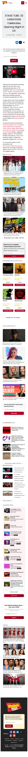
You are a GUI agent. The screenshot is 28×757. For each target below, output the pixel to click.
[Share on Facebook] (17, 42)
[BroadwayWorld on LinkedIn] (17, 732)
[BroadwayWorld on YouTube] (14, 735)
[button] (22, 2)
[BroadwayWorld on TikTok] (21, 732)
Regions (15, 740)
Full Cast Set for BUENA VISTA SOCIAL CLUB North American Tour (12, 671)
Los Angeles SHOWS (8, 505)
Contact (17, 738)
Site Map (20, 740)
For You (9, 154)
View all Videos (7, 500)
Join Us (22, 738)
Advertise (6, 738)
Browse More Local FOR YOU (14, 238)
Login (19, 2)
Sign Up (14, 60)
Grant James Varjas (9, 128)
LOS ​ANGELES (11, 3)
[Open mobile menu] (26, 2)
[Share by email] (23, 42)
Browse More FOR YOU (13, 463)
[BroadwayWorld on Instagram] (14, 732)
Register (14, 2)
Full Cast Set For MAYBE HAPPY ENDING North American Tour (12, 656)
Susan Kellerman (8, 127)
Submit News (8, 740)
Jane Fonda (16, 90)
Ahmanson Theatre (16, 149)
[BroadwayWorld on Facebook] (10, 732)
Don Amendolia (18, 125)
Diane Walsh (19, 128)
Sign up (14, 617)
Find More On (13, 317)
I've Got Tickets (8, 285)
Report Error (14, 742)
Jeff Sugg (19, 139)
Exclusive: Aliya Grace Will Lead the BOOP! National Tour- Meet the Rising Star (13, 640)
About (12, 738)
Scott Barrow (7, 130)
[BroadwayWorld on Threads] (10, 735)
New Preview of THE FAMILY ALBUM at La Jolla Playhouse (19, 470)
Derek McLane (18, 116)
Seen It (8, 282)
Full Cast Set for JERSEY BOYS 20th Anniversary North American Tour (13, 686)
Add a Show (14, 595)
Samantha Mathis (8, 125)
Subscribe (14, 413)
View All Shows (14, 592)
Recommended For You (9, 422)
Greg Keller (17, 127)
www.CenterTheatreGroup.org (12, 146)
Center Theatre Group (10, 92)
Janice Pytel (19, 136)
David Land (17, 118)
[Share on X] (20, 42)
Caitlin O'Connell (16, 130)
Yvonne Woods (7, 132)
